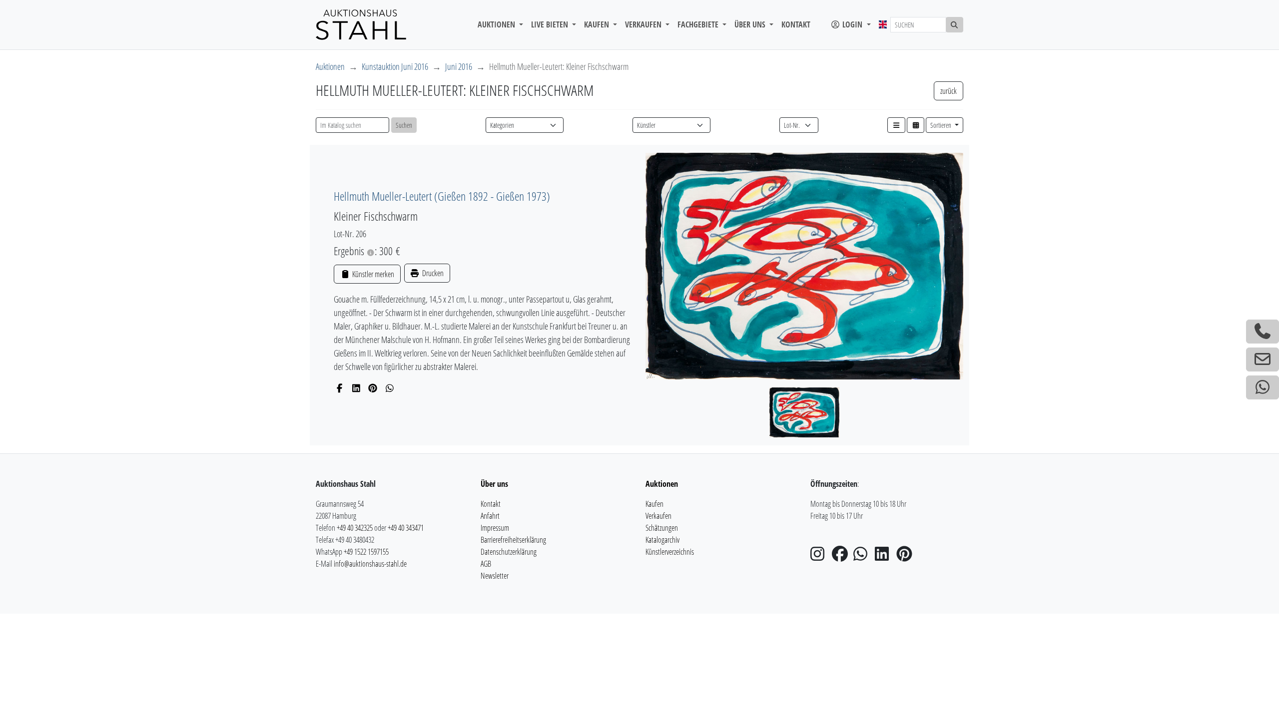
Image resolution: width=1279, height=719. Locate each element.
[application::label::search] (955, 24)
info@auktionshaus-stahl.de (370, 563)
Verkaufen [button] (644, 24)
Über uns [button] (750, 24)
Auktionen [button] (497, 24)
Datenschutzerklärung (509, 551)
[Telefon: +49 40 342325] (1262, 332)
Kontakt (795, 24)
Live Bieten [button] (550, 24)
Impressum (495, 527)
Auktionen (330, 66)
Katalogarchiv (662, 539)
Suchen (404, 125)
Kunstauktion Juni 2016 (395, 66)
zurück (948, 90)
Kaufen (654, 503)
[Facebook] (339, 388)
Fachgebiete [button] (698, 24)
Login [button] (852, 24)
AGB (486, 563)
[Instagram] (820, 556)
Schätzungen (661, 527)
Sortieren (941, 125)
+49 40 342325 (355, 527)
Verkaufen (658, 515)
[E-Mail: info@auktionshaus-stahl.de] (1262, 359)
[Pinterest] (373, 388)
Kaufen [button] (597, 24)
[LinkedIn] (356, 388)
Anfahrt (490, 515)
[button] (896, 125)
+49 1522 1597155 (366, 551)
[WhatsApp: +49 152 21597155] (1262, 387)
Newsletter (495, 575)
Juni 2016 (458, 66)
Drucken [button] (432, 273)
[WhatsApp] (390, 388)
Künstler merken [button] (372, 274)
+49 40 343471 (406, 527)
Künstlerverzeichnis (669, 551)
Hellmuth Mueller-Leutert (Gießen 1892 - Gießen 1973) (442, 196)
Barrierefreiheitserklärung (513, 539)
